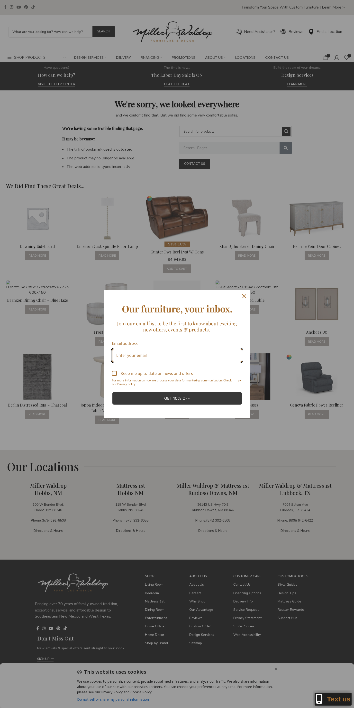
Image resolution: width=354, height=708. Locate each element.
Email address (125, 343)
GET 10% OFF (177, 398)
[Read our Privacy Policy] (239, 381)
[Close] (244, 296)
